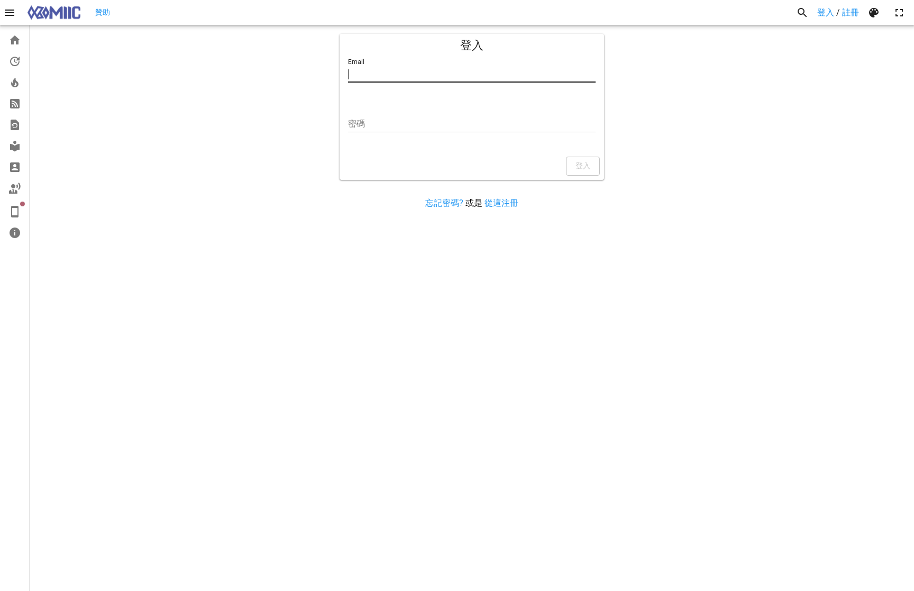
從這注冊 (501, 203)
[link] (14, 40)
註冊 (850, 12)
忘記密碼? (444, 203)
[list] (14, 136)
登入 (825, 12)
